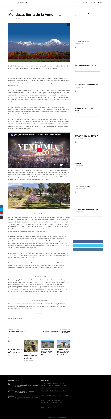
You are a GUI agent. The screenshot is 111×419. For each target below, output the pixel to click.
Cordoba (48, 388)
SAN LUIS (48, 402)
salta (63, 400)
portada (48, 397)
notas (66, 395)
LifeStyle (100, 2)
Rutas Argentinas (56, 400)
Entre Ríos (57, 390)
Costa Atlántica (55, 388)
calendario (57, 385)
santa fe (60, 402)
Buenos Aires (50, 385)
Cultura (62, 388)
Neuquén (61, 395)
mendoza (20, 323)
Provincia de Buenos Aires (62, 397)
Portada (17, 398)
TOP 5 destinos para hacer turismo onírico (19, 331)
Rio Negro (48, 400)
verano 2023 (43, 407)
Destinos (85, 2)
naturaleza (55, 395)
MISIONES (49, 395)
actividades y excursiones (52, 383)
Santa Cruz (54, 402)
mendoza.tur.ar (17, 318)
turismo (67, 405)
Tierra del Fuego (44, 405)
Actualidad (92, 2)
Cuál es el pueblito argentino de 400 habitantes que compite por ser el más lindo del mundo (26, 385)
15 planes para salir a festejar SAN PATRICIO (26, 397)
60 (44, 383)
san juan (43, 402)
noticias (43, 397)
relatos (42, 400)
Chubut (42, 388)
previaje (54, 397)
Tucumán (62, 405)
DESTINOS (14, 323)
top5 (51, 405)
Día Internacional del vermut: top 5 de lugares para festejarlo (24, 392)
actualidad (62, 383)
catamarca (64, 385)
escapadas (63, 390)
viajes (49, 407)
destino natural (44, 390)
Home (78, 2)
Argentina (43, 385)
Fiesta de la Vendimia (36, 119)
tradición (56, 405)
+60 (41, 383)
